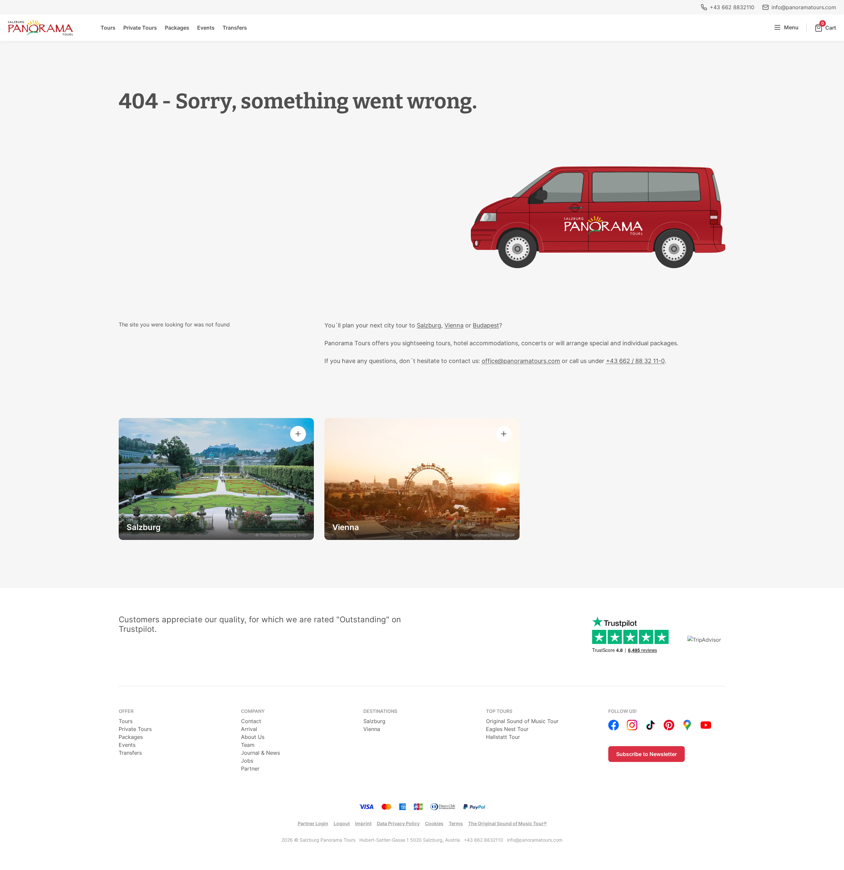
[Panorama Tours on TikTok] (650, 725)
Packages (177, 27)
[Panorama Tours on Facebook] (613, 725)
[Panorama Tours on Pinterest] (669, 725)
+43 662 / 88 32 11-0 (635, 360)
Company (253, 711)
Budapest (486, 325)
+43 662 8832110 (732, 7)
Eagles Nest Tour (507, 729)
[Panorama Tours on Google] (687, 725)
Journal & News (260, 752)
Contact (251, 721)
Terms (456, 823)
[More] (298, 434)
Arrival (249, 729)
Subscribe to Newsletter (646, 754)
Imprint (363, 823)
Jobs (247, 760)
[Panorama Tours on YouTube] (706, 725)
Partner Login (313, 823)
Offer (126, 711)
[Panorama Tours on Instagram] (632, 725)
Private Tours (140, 27)
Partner (250, 768)
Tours (108, 27)
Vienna (454, 325)
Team (248, 745)
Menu (791, 27)
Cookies (434, 823)
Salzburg (429, 325)
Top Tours (499, 711)
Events (206, 27)
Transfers (235, 27)
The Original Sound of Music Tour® (507, 823)
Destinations (380, 711)
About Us (252, 737)
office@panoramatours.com (521, 360)
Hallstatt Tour (503, 737)
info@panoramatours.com (803, 7)
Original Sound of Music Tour (522, 721)
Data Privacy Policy (398, 823)
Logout (342, 823)
